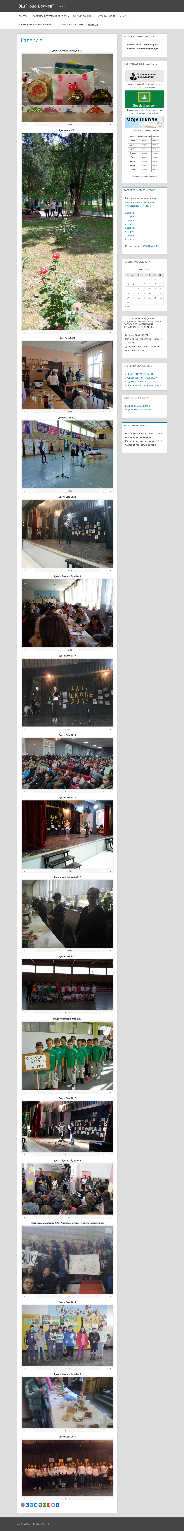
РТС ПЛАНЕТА (151, 246)
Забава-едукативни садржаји (35, 24)
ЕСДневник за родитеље (137, 406)
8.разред (129, 239)
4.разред (129, 224)
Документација (82, 16)
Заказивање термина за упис (49, 16)
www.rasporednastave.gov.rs (138, 205)
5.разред (129, 227)
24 (128, 298)
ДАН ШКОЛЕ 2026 (137, 381)
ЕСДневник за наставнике (138, 409)
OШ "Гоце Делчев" (36, 6)
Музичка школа (106, 16)
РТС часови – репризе (71, 24)
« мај (127, 306)
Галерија (93, 24)
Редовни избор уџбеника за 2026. (144, 385)
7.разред (129, 235)
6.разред (129, 231)
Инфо (123, 16)
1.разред (129, 212)
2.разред (129, 216)
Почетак (23, 16)
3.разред (129, 220)
